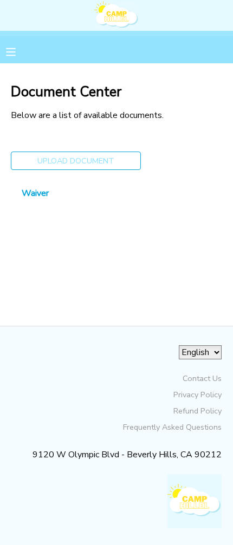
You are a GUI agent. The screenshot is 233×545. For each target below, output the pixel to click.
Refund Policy (197, 410)
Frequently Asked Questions (172, 427)
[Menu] (19, 50)
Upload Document (75, 160)
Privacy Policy (197, 394)
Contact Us (202, 378)
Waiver (35, 193)
